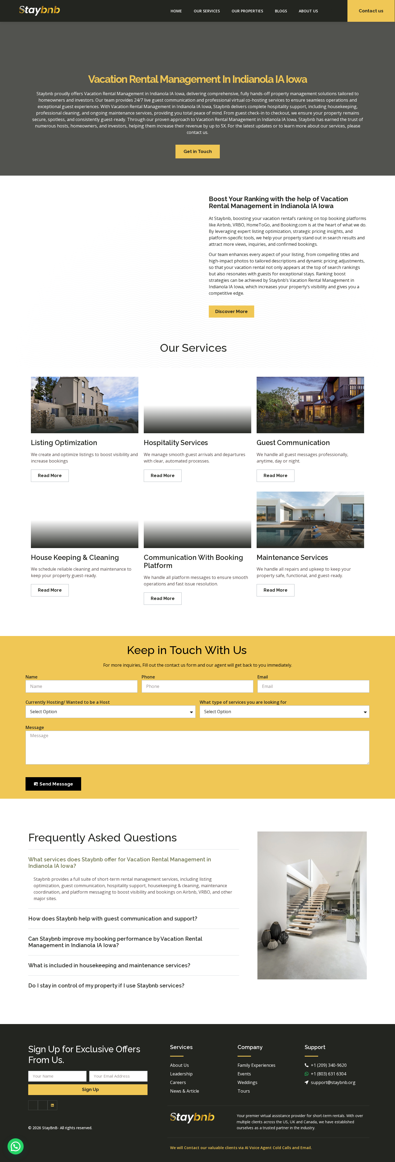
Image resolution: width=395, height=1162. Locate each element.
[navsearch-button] (333, 11)
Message (35, 727)
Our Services (207, 10)
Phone (148, 677)
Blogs (281, 10)
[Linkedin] (52, 1105)
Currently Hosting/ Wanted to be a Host (68, 702)
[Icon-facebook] (33, 1105)
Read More (50, 475)
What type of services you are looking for (243, 702)
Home (176, 10)
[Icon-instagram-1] (43, 1105)
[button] (16, 1146)
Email (262, 677)
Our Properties (247, 10)
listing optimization (271, 231)
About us (308, 10)
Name (32, 677)
